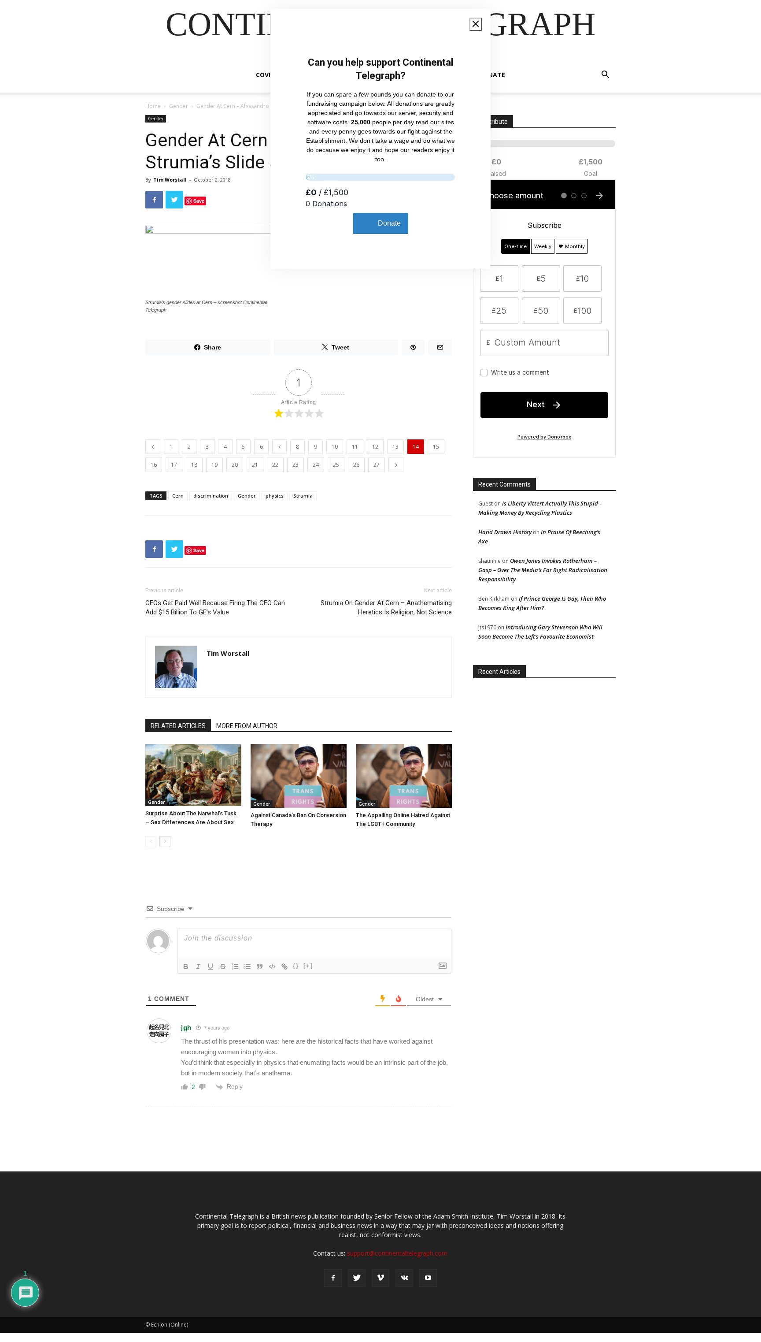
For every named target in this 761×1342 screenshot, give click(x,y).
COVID (265, 75)
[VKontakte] (404, 1278)
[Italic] (198, 966)
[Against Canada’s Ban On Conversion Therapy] (299, 776)
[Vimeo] (380, 1278)
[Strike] (223, 966)
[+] (308, 966)
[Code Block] (272, 966)
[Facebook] (333, 1278)
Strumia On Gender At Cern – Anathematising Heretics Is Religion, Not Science (386, 607)
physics (275, 495)
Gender (178, 106)
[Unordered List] (247, 966)
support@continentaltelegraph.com (397, 1253)
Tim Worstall (170, 179)
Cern (178, 495)
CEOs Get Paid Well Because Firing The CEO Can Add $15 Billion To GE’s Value (215, 607)
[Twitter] (357, 1278)
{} (296, 966)
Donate (492, 75)
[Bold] (186, 966)
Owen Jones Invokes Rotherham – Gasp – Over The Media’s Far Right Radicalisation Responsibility (542, 570)
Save (198, 200)
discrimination (210, 495)
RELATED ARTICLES (178, 725)
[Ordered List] (235, 966)
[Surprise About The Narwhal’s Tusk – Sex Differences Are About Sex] (193, 775)
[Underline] (210, 966)
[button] (605, 75)
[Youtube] (428, 1278)
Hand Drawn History (505, 532)
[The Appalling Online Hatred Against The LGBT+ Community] (404, 776)
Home (153, 106)
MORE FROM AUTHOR (246, 725)
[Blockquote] (260, 966)
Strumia (303, 495)
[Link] (284, 966)
